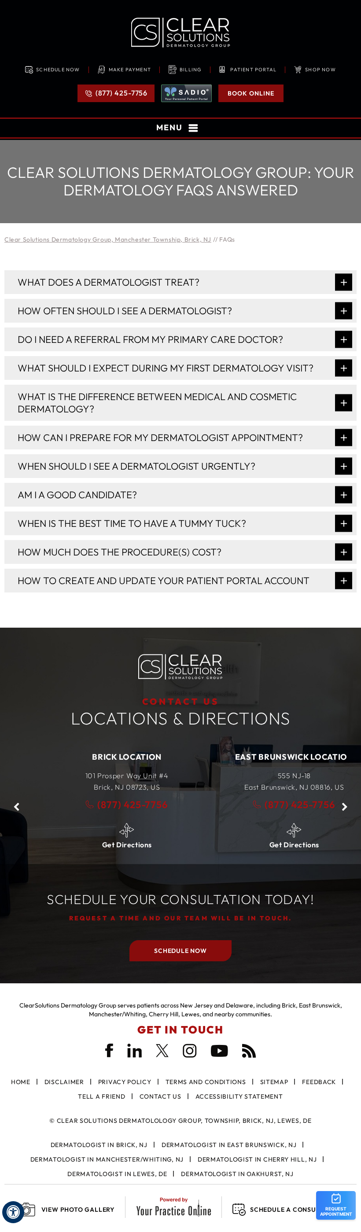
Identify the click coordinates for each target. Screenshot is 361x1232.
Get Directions (97, 844)
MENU (169, 127)
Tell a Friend (101, 1096)
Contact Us (160, 1096)
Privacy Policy (124, 1082)
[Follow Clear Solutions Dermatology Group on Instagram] (190, 1051)
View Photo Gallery (78, 1210)
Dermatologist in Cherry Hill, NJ (257, 1159)
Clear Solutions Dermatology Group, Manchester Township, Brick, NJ (107, 239)
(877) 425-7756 (122, 92)
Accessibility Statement (239, 1096)
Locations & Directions (181, 712)
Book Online (251, 93)
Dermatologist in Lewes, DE (117, 1174)
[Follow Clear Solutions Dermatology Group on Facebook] (109, 1050)
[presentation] (180, 181)
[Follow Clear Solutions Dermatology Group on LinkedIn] (134, 1051)
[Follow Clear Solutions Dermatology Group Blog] (249, 1051)
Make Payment (130, 69)
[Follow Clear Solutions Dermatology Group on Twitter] (162, 1050)
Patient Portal (253, 69)
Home (20, 1082)
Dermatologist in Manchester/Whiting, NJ (107, 1159)
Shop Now (320, 69)
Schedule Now (58, 69)
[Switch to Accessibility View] (13, 1212)
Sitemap (274, 1082)
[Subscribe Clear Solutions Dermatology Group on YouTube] (219, 1050)
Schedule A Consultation (297, 1210)
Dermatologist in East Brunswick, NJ (229, 1145)
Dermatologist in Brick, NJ (99, 1145)
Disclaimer (64, 1082)
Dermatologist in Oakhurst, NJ (237, 1174)
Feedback (319, 1082)
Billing (191, 69)
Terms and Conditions (206, 1082)
